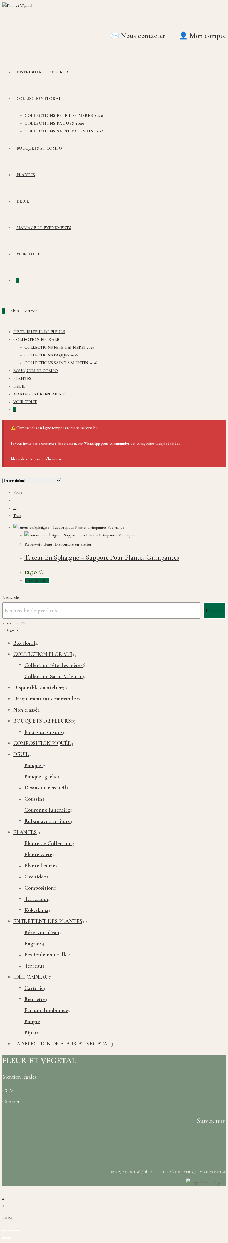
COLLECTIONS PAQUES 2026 (51, 355)
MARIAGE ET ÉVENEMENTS (39, 394)
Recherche (214, 611)
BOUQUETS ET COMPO (35, 370)
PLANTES (22, 378)
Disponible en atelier (73, 544)
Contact (11, 1101)
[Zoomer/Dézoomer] (4, 1230)
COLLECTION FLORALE (36, 339)
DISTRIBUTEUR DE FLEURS (39, 331)
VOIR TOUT (25, 401)
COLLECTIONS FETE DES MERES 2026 (59, 347)
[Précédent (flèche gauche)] (4, 1238)
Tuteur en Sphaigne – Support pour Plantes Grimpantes (101, 557)
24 (15, 508)
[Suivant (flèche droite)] (9, 1238)
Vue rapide (115, 527)
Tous (17, 515)
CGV (7, 1090)
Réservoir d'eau (38, 544)
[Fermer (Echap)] (18, 1230)
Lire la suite (37, 580)
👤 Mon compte (202, 35)
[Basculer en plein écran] (9, 1230)
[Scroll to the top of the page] (3, 1190)
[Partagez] (14, 1230)
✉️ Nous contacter (138, 35)
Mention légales (19, 1077)
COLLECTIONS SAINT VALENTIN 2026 (60, 362)
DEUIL (19, 386)
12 (14, 500)
